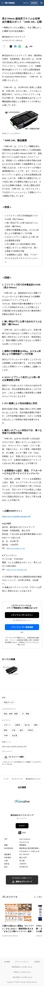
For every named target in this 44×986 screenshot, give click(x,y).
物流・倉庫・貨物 (11, 714)
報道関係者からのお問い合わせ (22, 967)
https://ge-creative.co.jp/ (16, 548)
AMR (6, 735)
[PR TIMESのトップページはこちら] (10, 3)
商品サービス (9, 702)
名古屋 (14, 735)
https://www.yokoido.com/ (17, 570)
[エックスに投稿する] (11, 46)
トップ (6, 779)
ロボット (7, 725)
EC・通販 (25, 714)
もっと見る (38, 897)
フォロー (22, 826)
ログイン (26, 3)
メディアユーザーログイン (22, 615)
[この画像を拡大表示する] (10, 670)
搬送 (36, 725)
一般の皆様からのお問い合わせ (22, 977)
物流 (5, 730)
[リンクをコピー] (31, 46)
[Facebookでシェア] (15, 46)
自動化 (17, 725)
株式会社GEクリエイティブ (22, 815)
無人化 (27, 725)
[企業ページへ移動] (22, 802)
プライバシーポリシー (22, 962)
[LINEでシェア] (20, 46)
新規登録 (34, 3)
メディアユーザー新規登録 (22, 627)
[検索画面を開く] (41, 2)
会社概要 (7, 962)
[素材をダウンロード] (26, 46)
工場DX (30, 730)
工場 (13, 730)
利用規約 (37, 962)
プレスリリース (17, 779)
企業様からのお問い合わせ (22, 972)
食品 (21, 730)
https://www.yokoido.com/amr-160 (14, 746)
